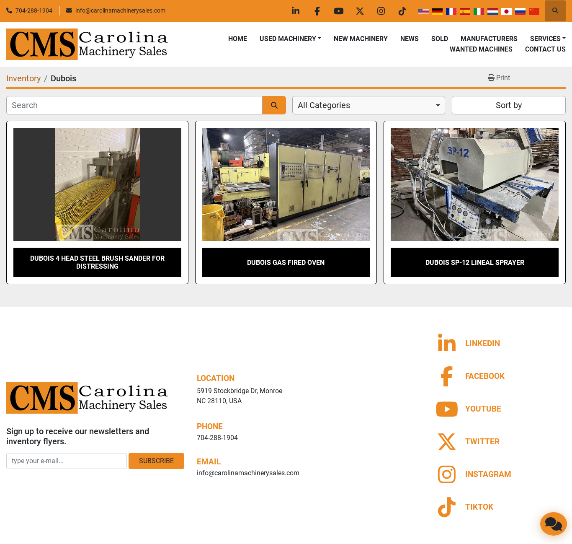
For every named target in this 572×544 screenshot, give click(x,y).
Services (545, 39)
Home (237, 39)
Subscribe (156, 461)
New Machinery (361, 39)
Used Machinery (288, 39)
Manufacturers (489, 39)
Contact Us (545, 49)
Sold (439, 39)
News (409, 39)
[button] (290, 39)
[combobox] (368, 105)
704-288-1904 (33, 10)
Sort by (509, 105)
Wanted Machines (481, 49)
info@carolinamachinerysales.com (120, 10)
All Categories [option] (324, 105)
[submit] (274, 105)
